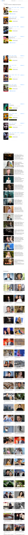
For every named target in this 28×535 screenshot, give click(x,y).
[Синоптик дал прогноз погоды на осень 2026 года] (8, 354)
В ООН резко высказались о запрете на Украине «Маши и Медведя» (19, 261)
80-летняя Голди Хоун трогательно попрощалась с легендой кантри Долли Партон (19, 246)
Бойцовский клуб (12, 37)
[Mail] (2, 1)
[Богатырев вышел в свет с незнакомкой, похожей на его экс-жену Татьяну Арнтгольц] (8, 474)
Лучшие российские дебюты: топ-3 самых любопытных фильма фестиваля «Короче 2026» (19, 193)
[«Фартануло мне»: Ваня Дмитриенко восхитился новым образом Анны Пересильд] (8, 453)
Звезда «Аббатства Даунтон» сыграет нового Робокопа (19, 223)
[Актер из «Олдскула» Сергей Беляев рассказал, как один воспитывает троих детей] (19, 333)
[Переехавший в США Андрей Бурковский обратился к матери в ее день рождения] (8, 278)
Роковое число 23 (12, 124)
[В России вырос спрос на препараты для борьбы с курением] (8, 420)
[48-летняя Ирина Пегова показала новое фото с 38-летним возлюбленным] (8, 398)
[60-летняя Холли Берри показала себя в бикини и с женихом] (19, 453)
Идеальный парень (5, 3)
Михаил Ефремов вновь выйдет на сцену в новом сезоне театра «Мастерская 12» (19, 171)
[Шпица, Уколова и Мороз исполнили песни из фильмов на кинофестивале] (19, 474)
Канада (10, 58)
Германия (20, 38)
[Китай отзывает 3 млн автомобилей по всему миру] (19, 365)
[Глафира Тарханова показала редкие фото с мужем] (8, 529)
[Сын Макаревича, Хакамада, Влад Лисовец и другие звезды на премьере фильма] (8, 300)
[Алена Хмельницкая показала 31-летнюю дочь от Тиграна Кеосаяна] (19, 431)
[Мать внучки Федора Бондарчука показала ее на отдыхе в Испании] (19, 529)
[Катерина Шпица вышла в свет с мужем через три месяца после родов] (19, 300)
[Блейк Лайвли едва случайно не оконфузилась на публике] (8, 464)
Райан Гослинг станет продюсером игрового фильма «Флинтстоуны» (18, 208)
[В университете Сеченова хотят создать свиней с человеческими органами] (8, 387)
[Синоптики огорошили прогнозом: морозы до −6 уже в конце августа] (8, 507)
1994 (12, 19)
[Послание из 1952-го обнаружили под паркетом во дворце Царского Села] (19, 344)
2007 (13, 125)
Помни (10, 8)
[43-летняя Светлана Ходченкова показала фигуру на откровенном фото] (19, 376)
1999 (12, 38)
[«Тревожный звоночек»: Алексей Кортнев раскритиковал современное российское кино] (19, 387)
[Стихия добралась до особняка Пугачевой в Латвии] (19, 354)
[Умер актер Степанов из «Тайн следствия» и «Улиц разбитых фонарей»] (19, 464)
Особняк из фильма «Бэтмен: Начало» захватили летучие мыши (19, 231)
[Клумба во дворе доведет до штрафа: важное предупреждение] (19, 485)
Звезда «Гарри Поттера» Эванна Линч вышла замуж (18, 253)
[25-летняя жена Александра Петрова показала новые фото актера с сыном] (8, 365)
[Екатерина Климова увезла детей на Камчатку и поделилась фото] (19, 409)
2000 (12, 9)
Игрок (10, 76)
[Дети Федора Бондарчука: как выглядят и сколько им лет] (19, 289)
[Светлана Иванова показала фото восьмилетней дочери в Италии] (8, 442)
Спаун (10, 66)
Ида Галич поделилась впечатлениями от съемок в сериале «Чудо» (18, 163)
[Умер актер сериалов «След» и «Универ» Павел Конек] (19, 420)
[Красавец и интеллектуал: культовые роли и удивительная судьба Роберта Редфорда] (19, 507)
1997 (11, 67)
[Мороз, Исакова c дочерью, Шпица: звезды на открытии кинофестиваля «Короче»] (19, 518)
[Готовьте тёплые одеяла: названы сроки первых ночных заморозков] (19, 398)
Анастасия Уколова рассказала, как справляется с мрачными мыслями (19, 178)
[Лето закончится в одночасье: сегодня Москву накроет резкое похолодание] (8, 409)
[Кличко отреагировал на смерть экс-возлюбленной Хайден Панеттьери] (8, 344)
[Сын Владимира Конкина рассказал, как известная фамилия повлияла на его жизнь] (8, 333)
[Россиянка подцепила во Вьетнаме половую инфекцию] (8, 289)
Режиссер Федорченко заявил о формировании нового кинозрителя (18, 201)
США (18, 9)
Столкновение (11, 105)
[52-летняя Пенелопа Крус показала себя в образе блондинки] (19, 496)
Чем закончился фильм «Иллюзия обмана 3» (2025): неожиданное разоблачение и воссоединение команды (19, 186)
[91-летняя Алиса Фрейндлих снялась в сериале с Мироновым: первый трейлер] (19, 311)
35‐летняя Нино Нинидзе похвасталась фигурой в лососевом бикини (18, 216)
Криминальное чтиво (12, 18)
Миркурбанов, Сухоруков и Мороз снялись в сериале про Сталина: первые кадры (19, 238)
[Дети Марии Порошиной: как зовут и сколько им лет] (19, 278)
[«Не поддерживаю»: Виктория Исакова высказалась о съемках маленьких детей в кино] (8, 376)
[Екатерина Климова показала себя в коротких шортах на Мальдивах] (8, 431)
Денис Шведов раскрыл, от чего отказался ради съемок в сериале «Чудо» (19, 156)
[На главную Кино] (4, 1)
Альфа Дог (10, 114)
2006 (12, 115)
